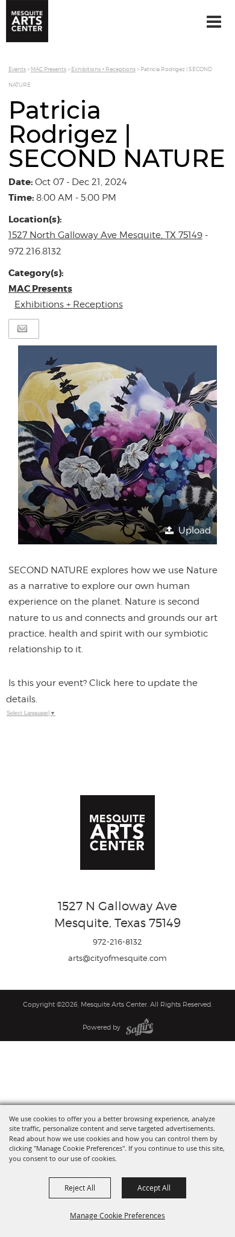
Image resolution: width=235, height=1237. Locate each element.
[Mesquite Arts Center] (27, 21)
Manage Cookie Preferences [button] (117, 1215)
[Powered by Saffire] (139, 1027)
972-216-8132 (117, 941)
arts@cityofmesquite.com (117, 958)
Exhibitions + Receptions (103, 69)
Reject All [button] (79, 1187)
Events (17, 69)
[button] (117, 444)
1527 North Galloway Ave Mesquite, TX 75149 (105, 235)
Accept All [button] (154, 1187)
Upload (194, 530)
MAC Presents (48, 69)
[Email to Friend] (22, 329)
